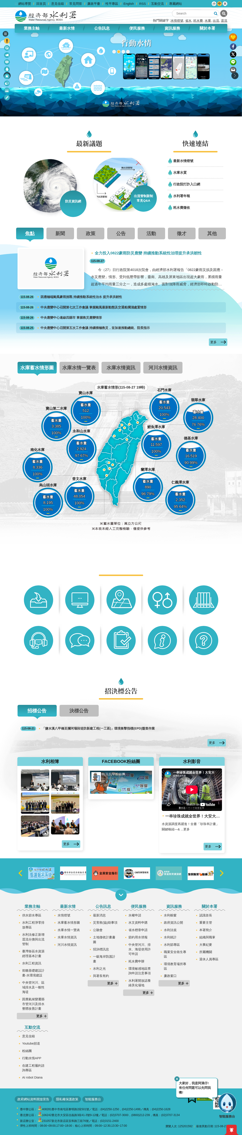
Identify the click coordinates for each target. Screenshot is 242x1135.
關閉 (177, 1078)
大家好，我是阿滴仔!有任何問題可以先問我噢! (195, 1087)
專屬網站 (175, 3)
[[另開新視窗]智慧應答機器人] (121, 72)
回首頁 (41, 3)
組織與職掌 (207, 937)
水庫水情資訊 (67, 937)
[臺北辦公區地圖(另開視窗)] (40, 1115)
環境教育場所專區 (175, 966)
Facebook (233, 46)
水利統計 (170, 937)
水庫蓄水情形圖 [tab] (37, 367)
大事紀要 (205, 944)
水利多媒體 (7, 91)
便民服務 (139, 906)
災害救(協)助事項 (105, 922)
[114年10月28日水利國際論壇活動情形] (35, 826)
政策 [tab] (90, 233)
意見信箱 (57, 3)
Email (233, 70)
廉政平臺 (93, 3)
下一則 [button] (234, 75)
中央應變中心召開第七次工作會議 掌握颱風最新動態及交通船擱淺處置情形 (84, 307)
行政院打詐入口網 (186, 184)
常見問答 (75, 3)
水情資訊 (7, 70)
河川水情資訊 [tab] (163, 367)
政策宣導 (7, 48)
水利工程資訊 (31, 963)
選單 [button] (121, 895)
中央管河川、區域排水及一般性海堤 (33, 987)
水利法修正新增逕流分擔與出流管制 (33, 939)
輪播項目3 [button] (123, 51)
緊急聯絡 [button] (7, 41)
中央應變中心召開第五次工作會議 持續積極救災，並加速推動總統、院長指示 (85, 328)
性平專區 (111, 3)
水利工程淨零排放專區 (33, 925)
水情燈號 (177, 20)
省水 (188, 20)
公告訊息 (103, 906)
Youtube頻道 (31, 1043)
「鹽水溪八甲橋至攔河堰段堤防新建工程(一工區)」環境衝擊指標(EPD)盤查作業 (88, 728)
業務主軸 (32, 906)
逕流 (224, 20)
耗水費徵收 (181, 207)
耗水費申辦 (136, 961)
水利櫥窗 (170, 915)
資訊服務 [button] (172, 28)
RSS (142, 3)
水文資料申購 (138, 922)
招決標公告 (7, 84)
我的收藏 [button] (233, 37)
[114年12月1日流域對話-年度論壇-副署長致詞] (65, 780)
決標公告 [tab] (79, 710)
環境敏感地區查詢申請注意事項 (139, 971)
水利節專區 (172, 944)
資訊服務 (174, 906)
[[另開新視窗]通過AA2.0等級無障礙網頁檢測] (204, 1098)
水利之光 (99, 968)
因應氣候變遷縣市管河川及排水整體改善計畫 (33, 1003)
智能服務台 (93, 1099)
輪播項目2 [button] (118, 51)
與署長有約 (101, 976)
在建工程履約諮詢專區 (33, 1068)
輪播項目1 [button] (114, 51)
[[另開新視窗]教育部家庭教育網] (200, 873)
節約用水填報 (138, 937)
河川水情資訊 (67, 944)
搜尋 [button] (215, 13)
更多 (213, 342)
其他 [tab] (212, 233)
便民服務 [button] (137, 28)
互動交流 (157, 3)
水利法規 (170, 930)
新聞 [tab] (60, 233)
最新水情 (68, 906)
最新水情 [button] (67, 28)
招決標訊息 (101, 949)
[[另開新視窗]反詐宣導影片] (168, 873)
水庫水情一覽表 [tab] (79, 367)
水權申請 (134, 915)
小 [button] (214, 3)
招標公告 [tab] (37, 710)
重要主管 (205, 922)
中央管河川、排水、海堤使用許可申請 (139, 949)
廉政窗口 (170, 976)
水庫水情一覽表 (69, 930)
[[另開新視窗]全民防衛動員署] (105, 873)
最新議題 (7, 55)
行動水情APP (31, 1058)
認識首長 (205, 915)
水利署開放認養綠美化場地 (139, 983)
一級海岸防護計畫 (104, 959)
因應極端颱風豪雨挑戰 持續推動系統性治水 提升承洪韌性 (71, 297)
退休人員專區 (208, 959)
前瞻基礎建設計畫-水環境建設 (33, 973)
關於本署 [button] (207, 28)
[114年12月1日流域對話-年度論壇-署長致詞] (35, 780)
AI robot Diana (32, 1077)
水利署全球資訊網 (46, 16)
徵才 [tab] (182, 233)
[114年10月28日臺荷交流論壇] (65, 803)
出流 (216, 20)
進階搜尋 (223, 13)
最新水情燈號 (183, 161)
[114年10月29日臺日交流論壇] (35, 803)
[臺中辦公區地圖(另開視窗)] (40, 1109)
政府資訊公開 (173, 922)
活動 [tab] (151, 233)
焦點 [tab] (30, 233)
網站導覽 (24, 3)
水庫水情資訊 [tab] (121, 367)
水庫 (208, 20)
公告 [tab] (121, 233)
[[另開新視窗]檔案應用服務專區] (41, 873)
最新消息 (7, 63)
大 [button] (225, 3)
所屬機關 (205, 952)
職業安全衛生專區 (175, 954)
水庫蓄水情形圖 (69, 922)
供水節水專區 (31, 915)
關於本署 (209, 906)
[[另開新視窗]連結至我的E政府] (192, 1099)
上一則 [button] (20, 873)
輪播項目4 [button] (128, 51)
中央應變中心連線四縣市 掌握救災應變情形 (61, 317)
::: (16, 3)
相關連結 (7, 98)
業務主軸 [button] (32, 28)
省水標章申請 (138, 930)
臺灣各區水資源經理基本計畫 (33, 953)
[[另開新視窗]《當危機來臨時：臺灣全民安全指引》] (136, 873)
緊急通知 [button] (231, 1130)
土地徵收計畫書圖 (104, 940)
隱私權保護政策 (67, 1099)
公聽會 (98, 930)
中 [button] (219, 3)
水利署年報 (181, 196)
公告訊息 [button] (102, 28)
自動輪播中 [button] (5, 34)
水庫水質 (180, 172)
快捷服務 (7, 77)
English (128, 3)
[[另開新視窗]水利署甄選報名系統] (73, 873)
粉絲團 (27, 1051)
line (233, 62)
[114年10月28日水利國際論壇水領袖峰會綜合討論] (65, 824)
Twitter (233, 54)
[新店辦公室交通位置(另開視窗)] (40, 1120)
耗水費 (198, 20)
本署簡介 (205, 930)
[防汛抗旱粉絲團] (121, 792)
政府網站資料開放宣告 (33, 1099)
